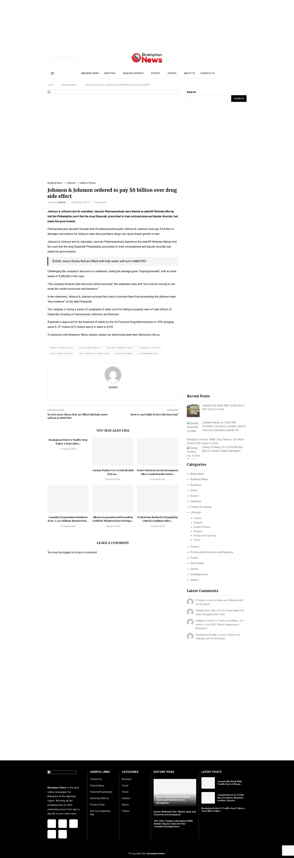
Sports (172, 73)
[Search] (241, 73)
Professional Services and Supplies (211, 552)
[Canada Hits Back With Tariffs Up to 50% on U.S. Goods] (193, 411)
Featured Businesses (101, 791)
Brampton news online (61, 348)
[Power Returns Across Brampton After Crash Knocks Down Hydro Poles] (157, 452)
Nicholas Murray (124, 353)
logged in (68, 552)
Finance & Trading (200, 507)
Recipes (198, 531)
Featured (195, 501)
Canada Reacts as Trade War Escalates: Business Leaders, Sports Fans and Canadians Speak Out (224, 426)
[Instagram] (64, 58)
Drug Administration (89, 348)
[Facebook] (53, 58)
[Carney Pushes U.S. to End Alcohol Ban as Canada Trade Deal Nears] (113, 452)
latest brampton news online (94, 353)
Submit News (97, 785)
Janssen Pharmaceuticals (119, 348)
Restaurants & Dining (205, 535)
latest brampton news (61, 353)
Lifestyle (110, 73)
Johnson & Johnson (149, 348)
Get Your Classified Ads (100, 813)
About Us (189, 73)
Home (50, 84)
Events (155, 73)
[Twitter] (58, 58)
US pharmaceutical (148, 353)
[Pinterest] (69, 58)
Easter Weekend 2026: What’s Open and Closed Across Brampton (173, 800)
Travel (197, 540)
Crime (193, 490)
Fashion (198, 518)
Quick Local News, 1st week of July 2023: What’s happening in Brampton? (219, 624)
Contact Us (96, 779)
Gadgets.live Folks (206, 610)
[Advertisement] (102, 24)
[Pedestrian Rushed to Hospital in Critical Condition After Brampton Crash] (157, 498)
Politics (194, 546)
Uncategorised (199, 574)
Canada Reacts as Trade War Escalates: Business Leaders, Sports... (230, 798)
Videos (194, 580)
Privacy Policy (97, 804)
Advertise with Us (99, 798)
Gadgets (198, 522)
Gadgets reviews (205, 620)
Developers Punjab (206, 634)
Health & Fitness (133, 73)
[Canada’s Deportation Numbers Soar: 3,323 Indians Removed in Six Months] (68, 498)
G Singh (200, 600)
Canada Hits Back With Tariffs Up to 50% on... (229, 783)
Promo (194, 557)
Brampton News (156, 853)
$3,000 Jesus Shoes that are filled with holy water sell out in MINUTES (99, 261)
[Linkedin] (75, 58)
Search (191, 92)
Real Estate (197, 563)
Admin (62, 202)
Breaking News (90, 73)
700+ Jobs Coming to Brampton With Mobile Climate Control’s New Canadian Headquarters (173, 824)
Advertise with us (149, 334)
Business (195, 484)
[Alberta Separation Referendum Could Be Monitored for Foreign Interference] (113, 498)
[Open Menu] (52, 73)
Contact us (207, 73)
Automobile (197, 473)
